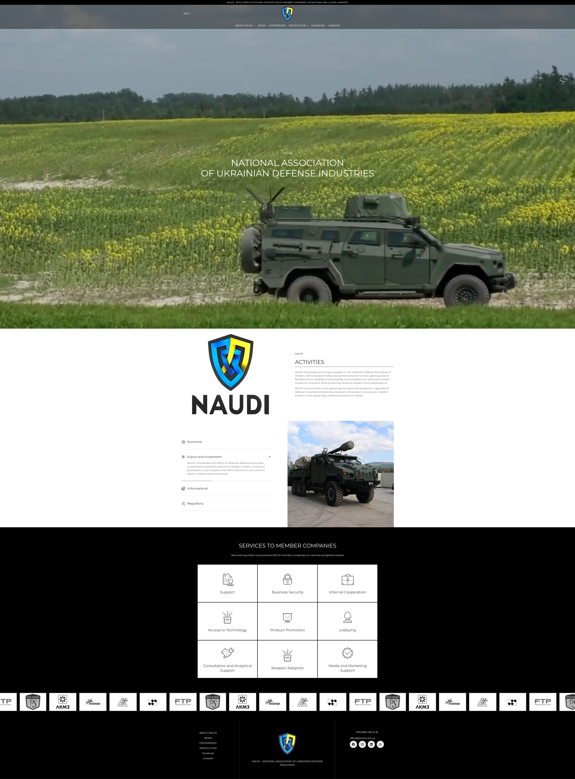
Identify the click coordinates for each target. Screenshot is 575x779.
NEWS (262, 25)
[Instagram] (362, 744)
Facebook (318, 25)
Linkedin (334, 25)
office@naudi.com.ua (362, 738)
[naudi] (287, 13)
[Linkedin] (371, 744)
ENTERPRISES (277, 25)
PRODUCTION (297, 25)
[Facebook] (353, 744)
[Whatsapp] (380, 744)
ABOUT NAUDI (244, 25)
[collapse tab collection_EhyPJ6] (270, 446)
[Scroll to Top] (569, 762)
